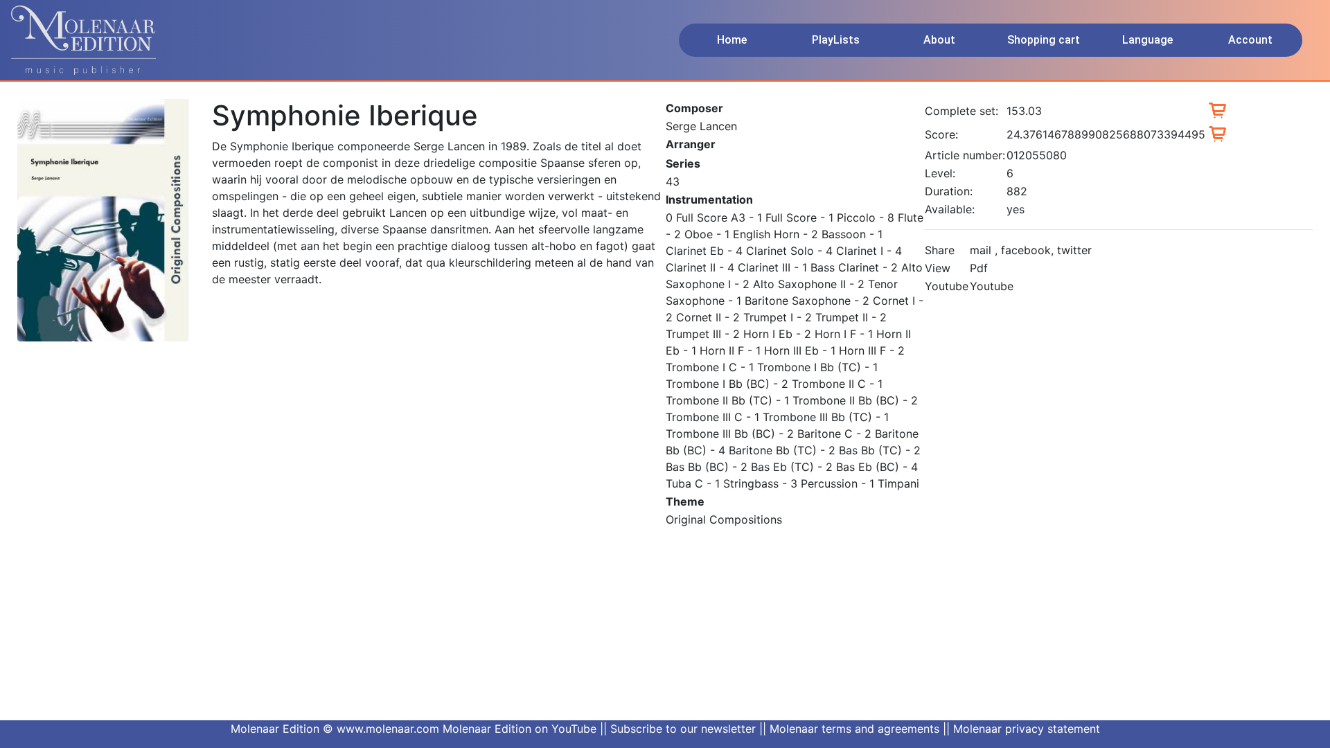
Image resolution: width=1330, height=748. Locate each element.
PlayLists (836, 39)
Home (732, 39)
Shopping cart (1043, 39)
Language (1147, 39)
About (939, 39)
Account (1250, 39)
